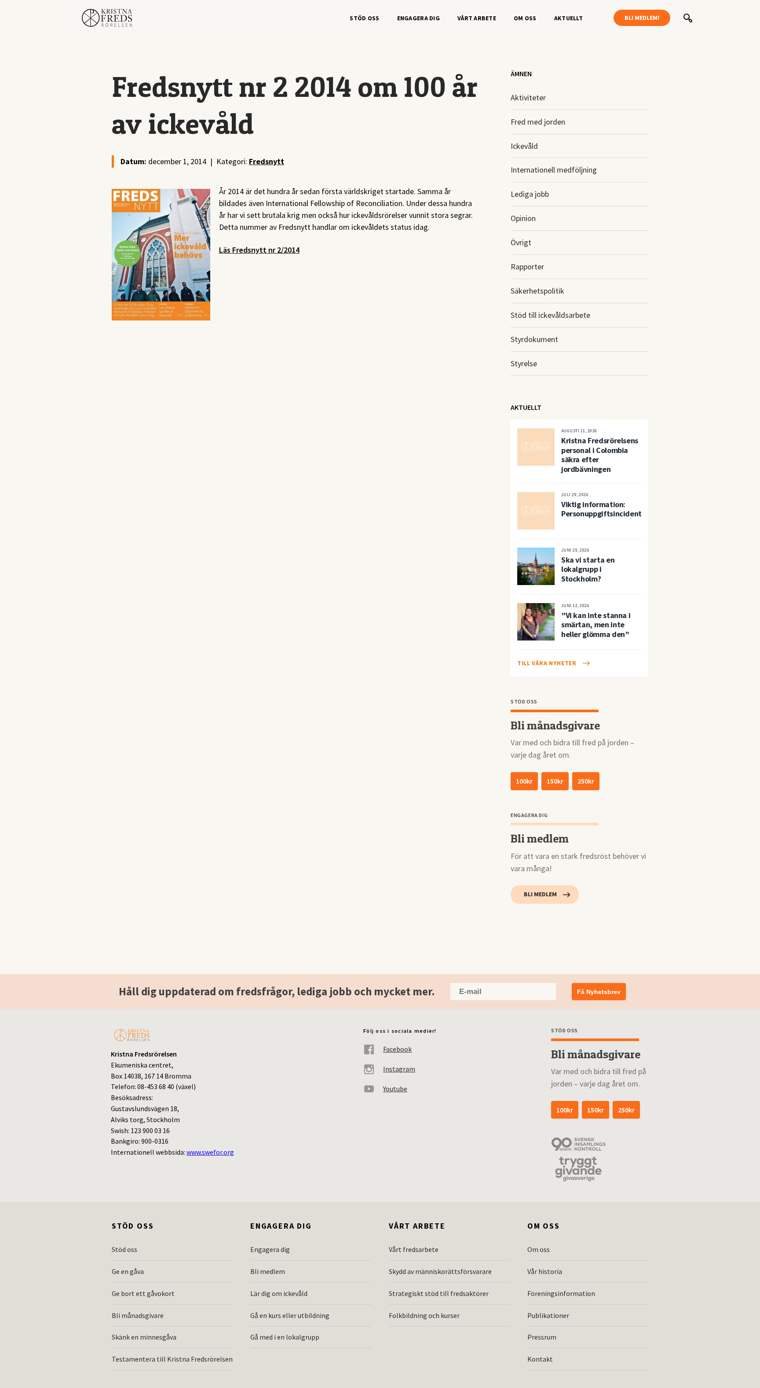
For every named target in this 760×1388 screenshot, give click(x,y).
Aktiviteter (528, 97)
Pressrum (541, 1337)
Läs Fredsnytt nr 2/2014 (259, 250)
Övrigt (521, 242)
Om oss (525, 18)
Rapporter (527, 266)
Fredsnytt (266, 161)
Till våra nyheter (547, 663)
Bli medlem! (642, 18)
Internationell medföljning (554, 170)
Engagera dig (418, 18)
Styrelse (524, 363)
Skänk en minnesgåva (144, 1337)
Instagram (399, 1068)
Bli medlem (540, 894)
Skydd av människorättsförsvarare (440, 1271)
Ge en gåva (128, 1271)
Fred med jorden (538, 122)
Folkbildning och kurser (424, 1315)
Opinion (523, 218)
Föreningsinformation (561, 1293)
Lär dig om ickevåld (278, 1293)
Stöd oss (364, 18)
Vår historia (544, 1271)
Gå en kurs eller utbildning (289, 1315)
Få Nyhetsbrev (599, 991)
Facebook (397, 1049)
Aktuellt (568, 18)
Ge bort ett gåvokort (143, 1293)
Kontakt (540, 1359)
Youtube (395, 1088)
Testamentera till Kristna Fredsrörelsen (172, 1359)
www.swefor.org (210, 1152)
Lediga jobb (530, 194)
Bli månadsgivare (138, 1315)
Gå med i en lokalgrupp (284, 1337)
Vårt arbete (476, 18)
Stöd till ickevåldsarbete (550, 315)
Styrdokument (534, 339)
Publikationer (548, 1315)
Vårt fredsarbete (413, 1249)
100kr (524, 781)
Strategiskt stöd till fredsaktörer (439, 1293)
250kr (585, 781)
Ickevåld (524, 146)
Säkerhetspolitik (537, 291)
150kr (555, 781)
